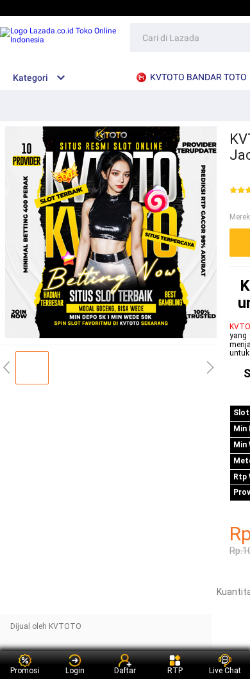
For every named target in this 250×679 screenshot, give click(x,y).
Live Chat (225, 670)
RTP (175, 670)
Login (75, 670)
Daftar (125, 670)
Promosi (25, 670)
